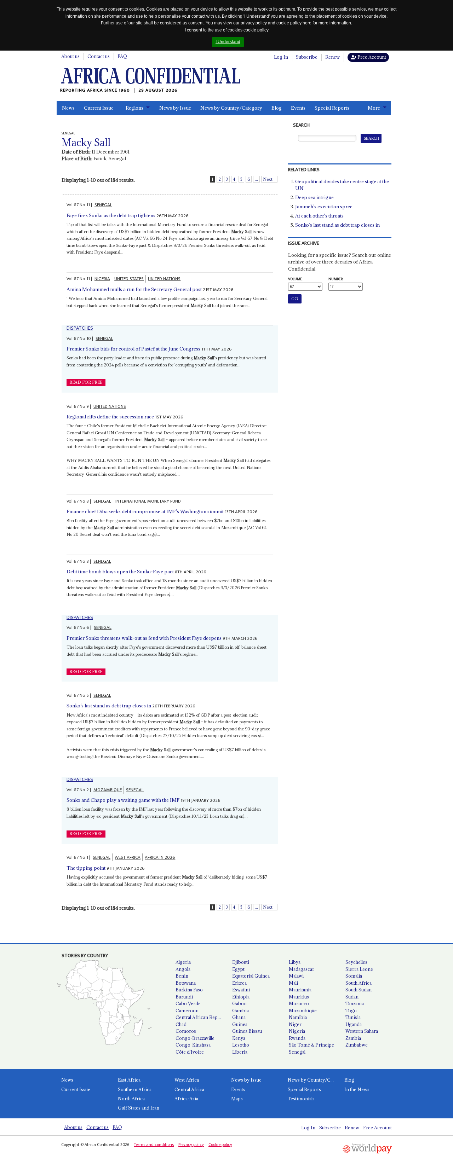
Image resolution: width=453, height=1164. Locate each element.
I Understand (228, 41)
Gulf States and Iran (138, 1108)
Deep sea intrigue (314, 197)
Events (298, 108)
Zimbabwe (356, 1045)
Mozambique (303, 1010)
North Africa (131, 1098)
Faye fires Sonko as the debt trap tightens (111, 215)
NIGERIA (102, 279)
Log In (281, 57)
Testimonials (301, 1098)
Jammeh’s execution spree (323, 206)
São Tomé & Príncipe (311, 1045)
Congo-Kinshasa (193, 1045)
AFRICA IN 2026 (160, 857)
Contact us (98, 56)
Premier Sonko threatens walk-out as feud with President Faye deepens (144, 638)
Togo (351, 1010)
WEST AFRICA (128, 857)
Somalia (353, 976)
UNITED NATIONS (164, 279)
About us (70, 56)
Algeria (183, 962)
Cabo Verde (188, 1003)
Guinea (239, 1024)
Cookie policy (220, 1144)
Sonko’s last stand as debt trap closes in (109, 705)
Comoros (186, 1031)
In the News (356, 1089)
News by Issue (175, 108)
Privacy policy (191, 1144)
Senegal (297, 1052)
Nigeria (297, 1031)
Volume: (295, 279)
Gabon (239, 1003)
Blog (276, 108)
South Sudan (358, 989)
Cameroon (187, 1010)
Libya (294, 962)
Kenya (238, 1038)
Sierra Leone (359, 969)
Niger (295, 1024)
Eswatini (241, 989)
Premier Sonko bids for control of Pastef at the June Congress (133, 349)
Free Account (371, 57)
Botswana (186, 983)
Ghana (239, 1017)
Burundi (184, 997)
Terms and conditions (154, 1144)
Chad (181, 1024)
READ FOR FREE (85, 382)
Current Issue (99, 108)
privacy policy (254, 23)
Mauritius (299, 997)
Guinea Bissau (247, 1031)
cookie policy (289, 23)
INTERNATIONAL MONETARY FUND (148, 501)
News (68, 108)
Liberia (239, 1052)
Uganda (353, 1024)
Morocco (299, 1003)
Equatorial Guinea (251, 976)
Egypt (238, 969)
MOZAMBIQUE (107, 790)
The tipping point (86, 868)
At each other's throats (319, 216)
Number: (335, 279)
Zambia (353, 1038)
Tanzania (354, 1003)
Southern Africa (134, 1089)
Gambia (240, 1010)
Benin (182, 976)
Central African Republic (201, 1017)
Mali (293, 983)
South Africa (358, 983)
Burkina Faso (189, 989)
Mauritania (300, 989)
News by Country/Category (231, 108)
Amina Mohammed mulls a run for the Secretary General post (134, 289)
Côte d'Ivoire (190, 1052)
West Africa (186, 1080)
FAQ (122, 56)
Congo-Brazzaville (195, 1038)
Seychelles (356, 962)
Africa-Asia (186, 1098)
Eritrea (239, 983)
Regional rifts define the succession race (110, 416)
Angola (183, 969)
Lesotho (240, 1045)
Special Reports (332, 108)
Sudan (352, 997)
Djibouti (240, 962)
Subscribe (306, 57)
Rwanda (297, 1038)
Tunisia (353, 1017)
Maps (237, 1098)
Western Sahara (361, 1031)
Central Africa (189, 1089)
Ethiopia (241, 997)
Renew (332, 57)
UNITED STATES (129, 279)
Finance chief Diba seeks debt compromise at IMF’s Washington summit (145, 511)
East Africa (129, 1080)
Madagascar (301, 969)
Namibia (298, 1017)
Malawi (296, 976)
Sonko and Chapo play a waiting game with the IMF (123, 800)
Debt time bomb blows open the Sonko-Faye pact (120, 571)
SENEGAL (103, 205)
